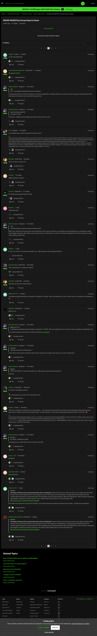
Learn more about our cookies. (81, 624)
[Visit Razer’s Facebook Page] (59, 602)
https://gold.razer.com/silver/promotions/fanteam (24, 500)
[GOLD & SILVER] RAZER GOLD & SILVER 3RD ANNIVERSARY (20, 558)
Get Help (32, 602)
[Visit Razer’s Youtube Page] (59, 613)
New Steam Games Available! (12, 569)
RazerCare (32, 610)
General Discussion (9, 577)
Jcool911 (11, 175)
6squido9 (11, 159)
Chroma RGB (19, 604)
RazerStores (5, 602)
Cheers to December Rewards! (12, 580)
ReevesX (11, 207)
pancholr (11, 387)
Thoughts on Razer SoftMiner (12, 574)
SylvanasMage (13, 265)
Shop (3, 599)
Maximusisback (13, 86)
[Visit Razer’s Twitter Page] (59, 610)
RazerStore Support (35, 607)
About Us (46, 602)
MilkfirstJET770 (13, 294)
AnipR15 (11, 407)
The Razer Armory (26, 14)
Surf (10, 130)
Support (32, 599)
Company (46, 599)
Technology (19, 602)
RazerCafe (5, 604)
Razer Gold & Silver (39, 14)
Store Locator (5, 607)
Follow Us (60, 599)
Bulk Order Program (7, 613)
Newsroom (46, 607)
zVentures (46, 610)
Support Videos (34, 616)
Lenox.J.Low (12, 455)
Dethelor (11, 249)
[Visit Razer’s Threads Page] (59, 608)
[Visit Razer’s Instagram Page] (59, 605)
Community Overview (13, 14)
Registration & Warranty (36, 604)
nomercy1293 (13, 488)
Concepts (18, 607)
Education (5, 616)
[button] (2, 4)
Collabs (18, 613)
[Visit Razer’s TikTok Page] (59, 616)
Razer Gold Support (44, 332)
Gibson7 (11, 191)
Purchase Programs (7, 610)
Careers (46, 604)
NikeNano (11, 308)
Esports (18, 610)
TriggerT (11, 54)
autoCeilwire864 (13, 472)
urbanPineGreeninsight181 (17, 70)
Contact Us (47, 613)
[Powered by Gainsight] (48, 591)
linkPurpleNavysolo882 (15, 517)
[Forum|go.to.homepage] (15, 3)
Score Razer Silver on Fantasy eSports (15, 563)
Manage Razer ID (34, 613)
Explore (18, 599)
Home (3, 14)
